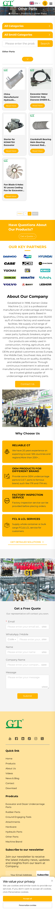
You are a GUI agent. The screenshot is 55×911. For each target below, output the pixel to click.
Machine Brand (14, 841)
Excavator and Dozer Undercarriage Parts (25, 805)
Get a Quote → (27, 236)
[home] (15, 724)
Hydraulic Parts (14, 831)
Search (45, 43)
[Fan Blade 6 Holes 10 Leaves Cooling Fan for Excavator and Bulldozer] (14, 169)
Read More (11, 106)
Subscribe (43, 874)
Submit (27, 696)
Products (26, 13)
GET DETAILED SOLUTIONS (25, 542)
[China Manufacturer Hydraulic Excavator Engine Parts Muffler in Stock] (14, 79)
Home (14, 13)
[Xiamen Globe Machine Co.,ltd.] (8, 3)
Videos (9, 773)
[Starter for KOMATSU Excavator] (14, 124)
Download (11, 788)
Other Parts (40, 13)
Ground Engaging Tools (18, 817)
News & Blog (12, 778)
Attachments (13, 822)
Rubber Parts (13, 812)
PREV (20, 213)
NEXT (35, 213)
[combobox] (12, 639)
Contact (10, 783)
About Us (11, 768)
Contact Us (27, 384)
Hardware (11, 826)
